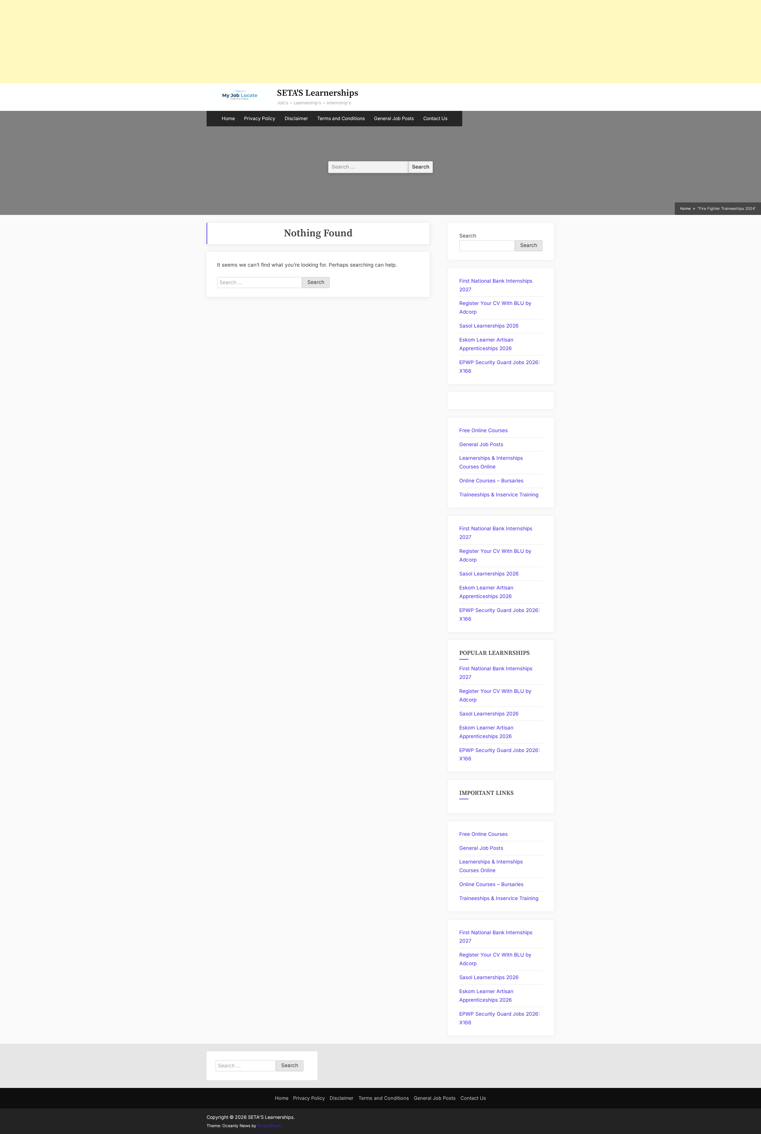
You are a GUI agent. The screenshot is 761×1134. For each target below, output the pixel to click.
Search (467, 236)
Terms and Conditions (341, 118)
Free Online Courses (483, 430)
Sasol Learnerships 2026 (489, 326)
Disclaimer (296, 118)
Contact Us (435, 118)
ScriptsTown (269, 1125)
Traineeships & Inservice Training (498, 495)
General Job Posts (394, 118)
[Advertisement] (178, 41)
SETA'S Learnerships (317, 93)
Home (228, 118)
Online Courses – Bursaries (491, 481)
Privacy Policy (259, 118)
